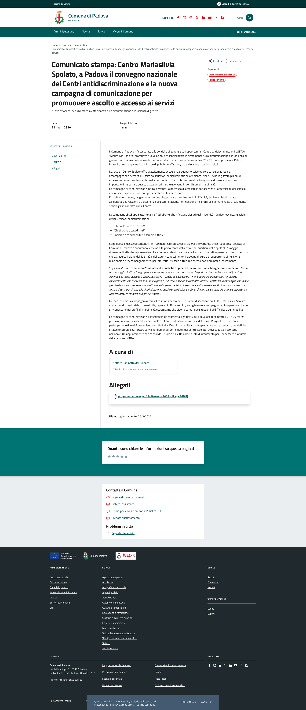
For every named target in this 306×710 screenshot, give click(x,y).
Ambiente (107, 582)
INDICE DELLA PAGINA (61, 146)
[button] (249, 17)
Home (55, 45)
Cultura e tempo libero (114, 608)
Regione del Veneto (61, 3)
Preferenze (188, 702)
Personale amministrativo (63, 592)
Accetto (206, 702)
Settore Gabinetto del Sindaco (131, 363)
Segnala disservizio (112, 679)
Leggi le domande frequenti (116, 665)
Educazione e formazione (115, 613)
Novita (65, 45)
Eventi (211, 609)
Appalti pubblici (110, 592)
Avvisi (211, 577)
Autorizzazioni (109, 597)
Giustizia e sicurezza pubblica (117, 618)
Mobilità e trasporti (112, 628)
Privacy (159, 672)
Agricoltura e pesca (112, 577)
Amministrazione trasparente (170, 665)
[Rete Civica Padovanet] (126, 556)
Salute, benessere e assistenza (118, 633)
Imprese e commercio (113, 623)
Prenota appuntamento (114, 672)
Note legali (160, 679)
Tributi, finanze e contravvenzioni (119, 638)
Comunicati (79, 45)
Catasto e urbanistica (113, 602)
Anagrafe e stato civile (114, 587)
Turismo (106, 643)
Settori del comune (60, 602)
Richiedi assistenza (112, 685)
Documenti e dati (59, 577)
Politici (53, 597)
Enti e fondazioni (58, 582)
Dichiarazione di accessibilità (170, 685)
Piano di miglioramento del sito (66, 680)
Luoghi (211, 614)
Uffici (52, 608)
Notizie (211, 587)
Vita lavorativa (110, 648)
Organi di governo (59, 587)
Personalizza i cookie (60, 701)
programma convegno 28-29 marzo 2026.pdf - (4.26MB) (153, 396)
